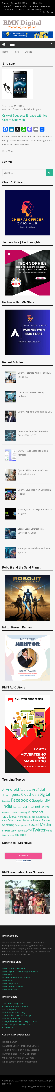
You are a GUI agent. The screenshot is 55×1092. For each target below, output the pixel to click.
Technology (22, 830)
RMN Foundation (10, 989)
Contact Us (7, 1027)
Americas (6, 109)
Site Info (8, 6)
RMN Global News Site (13, 968)
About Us (37, 3)
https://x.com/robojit (48, 12)
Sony (13, 830)
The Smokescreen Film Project (17, 1015)
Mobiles (28, 109)
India (7, 806)
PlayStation (27, 820)
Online (11, 820)
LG (15, 812)
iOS (42, 807)
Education (6, 801)
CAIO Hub (8, 9)
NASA (37, 817)
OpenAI (18, 820)
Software (6, 831)
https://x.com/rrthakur (44, 12)
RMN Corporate (10, 983)
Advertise (33, 6)
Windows (5, 835)
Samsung (8, 825)
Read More (7, 151)
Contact (20, 9)
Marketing (22, 812)
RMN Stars (7, 980)
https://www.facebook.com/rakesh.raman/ (39, 12)
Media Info (20, 6)
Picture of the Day (11, 1018)
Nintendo (44, 817)
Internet (33, 806)
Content (35, 795)
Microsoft (35, 811)
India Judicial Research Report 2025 (19, 1021)
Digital (44, 794)
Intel (25, 807)
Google (37, 800)
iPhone (5, 812)
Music (14, 817)
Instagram (17, 807)
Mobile (7, 816)
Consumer (18, 109)
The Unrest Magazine (13, 1003)
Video (49, 830)
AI (3, 789)
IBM (47, 800)
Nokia (4, 820)
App (23, 789)
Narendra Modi (26, 816)
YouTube (20, 835)
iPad (47, 807)
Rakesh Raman (41, 820)
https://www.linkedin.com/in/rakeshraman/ (52, 12)
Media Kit (45, 6)
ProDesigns (47, 1086)
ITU (12, 812)
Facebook (21, 800)
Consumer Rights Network (15, 1006)
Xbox (12, 835)
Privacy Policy (34, 9)
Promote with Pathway (13, 1012)
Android (12, 789)
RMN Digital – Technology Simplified (20, 971)
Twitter (39, 830)
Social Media (40, 824)
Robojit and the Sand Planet (16, 977)
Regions (37, 109)
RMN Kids (7, 974)
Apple (28, 790)
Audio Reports (9, 1009)
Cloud (26, 794)
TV (30, 830)
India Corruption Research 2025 (17, 1024)
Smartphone (21, 824)
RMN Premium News (12, 986)
